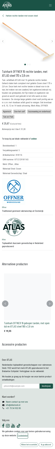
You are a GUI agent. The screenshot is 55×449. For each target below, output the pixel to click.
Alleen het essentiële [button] (29, 445)
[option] (27, 303)
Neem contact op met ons (17, 402)
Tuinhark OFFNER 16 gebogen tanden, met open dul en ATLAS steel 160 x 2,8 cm (27, 324)
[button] (2, 41)
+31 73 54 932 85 (13, 408)
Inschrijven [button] (46, 386)
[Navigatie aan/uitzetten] (50, 5)
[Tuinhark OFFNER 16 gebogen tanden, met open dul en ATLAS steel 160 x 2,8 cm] (27, 296)
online (34, 139)
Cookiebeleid (23, 436)
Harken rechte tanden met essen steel (21, 15)
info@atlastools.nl (13, 405)
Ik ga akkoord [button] (46, 445)
